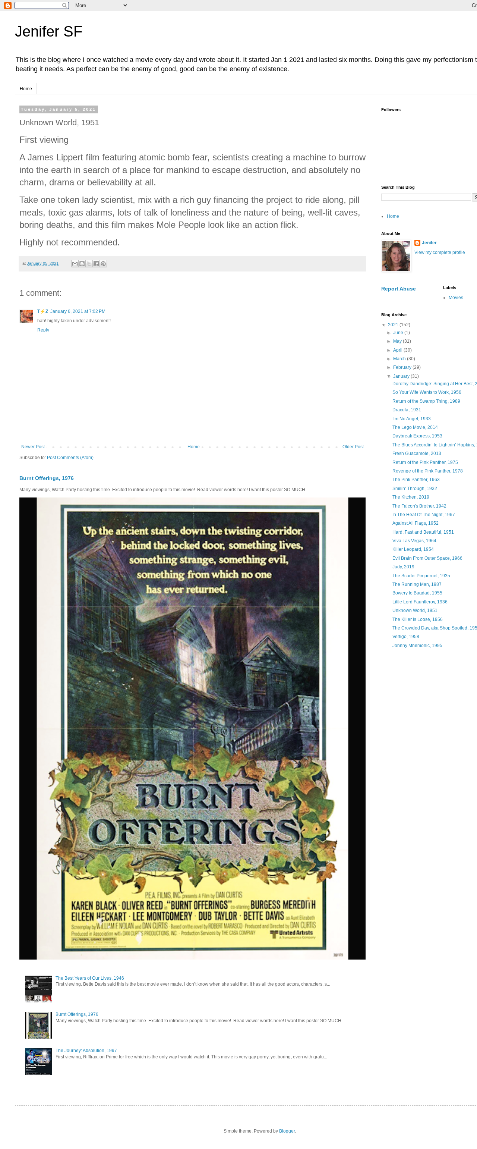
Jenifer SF (48, 31)
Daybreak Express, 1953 (417, 436)
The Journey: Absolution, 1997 (86, 1050)
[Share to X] (89, 263)
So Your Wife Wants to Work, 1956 (426, 392)
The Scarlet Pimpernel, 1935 (421, 575)
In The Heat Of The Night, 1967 (423, 514)
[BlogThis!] (82, 263)
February (403, 367)
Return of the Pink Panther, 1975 (425, 462)
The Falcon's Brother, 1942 (419, 506)
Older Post (353, 446)
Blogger (287, 1131)
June (398, 332)
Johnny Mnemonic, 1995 (417, 645)
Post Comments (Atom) (70, 457)
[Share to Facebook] (96, 263)
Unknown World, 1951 (414, 610)
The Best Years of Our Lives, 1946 (90, 978)
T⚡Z (42, 311)
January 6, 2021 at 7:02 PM (77, 311)
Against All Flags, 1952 (415, 523)
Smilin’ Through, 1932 (414, 488)
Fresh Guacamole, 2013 (416, 453)
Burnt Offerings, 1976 (46, 478)
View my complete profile (439, 252)
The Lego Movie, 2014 (415, 427)
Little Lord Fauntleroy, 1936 (420, 602)
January (402, 376)
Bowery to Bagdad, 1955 (417, 593)
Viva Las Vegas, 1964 (414, 540)
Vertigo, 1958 (405, 636)
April (398, 350)
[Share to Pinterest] (103, 263)
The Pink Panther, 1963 (416, 479)
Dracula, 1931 (406, 409)
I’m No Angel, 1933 (411, 418)
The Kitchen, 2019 (410, 497)
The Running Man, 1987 (417, 584)
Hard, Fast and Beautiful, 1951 (423, 532)
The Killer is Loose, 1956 (417, 619)
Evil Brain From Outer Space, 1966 (427, 558)
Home (26, 88)
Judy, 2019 (403, 566)
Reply (43, 330)
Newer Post (33, 446)
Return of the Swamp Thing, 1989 (426, 401)
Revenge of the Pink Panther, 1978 (427, 471)
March (400, 358)
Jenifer (429, 242)
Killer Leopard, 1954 (413, 549)
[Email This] (75, 263)
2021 (393, 324)
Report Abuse (398, 289)
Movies (456, 297)
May (398, 341)
